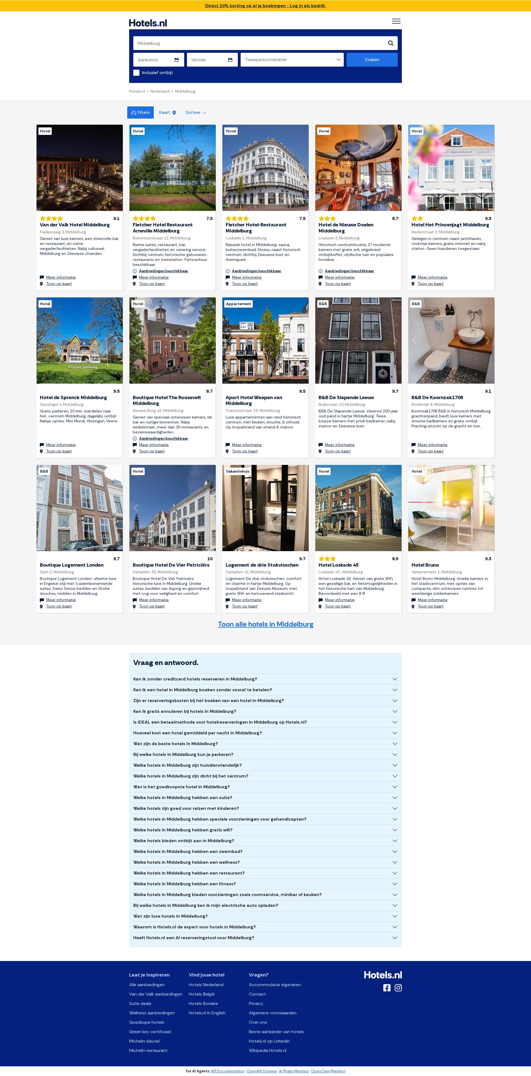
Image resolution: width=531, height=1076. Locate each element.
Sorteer (194, 112)
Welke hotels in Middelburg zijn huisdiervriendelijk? (187, 765)
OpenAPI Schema (262, 1071)
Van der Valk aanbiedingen (155, 994)
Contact (257, 994)
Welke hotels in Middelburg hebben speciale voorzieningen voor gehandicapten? (219, 819)
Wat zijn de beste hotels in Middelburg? (175, 744)
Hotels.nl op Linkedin (269, 1041)
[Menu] (396, 21)
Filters (144, 112)
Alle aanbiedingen (147, 985)
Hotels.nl (137, 91)
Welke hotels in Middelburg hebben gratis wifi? (183, 830)
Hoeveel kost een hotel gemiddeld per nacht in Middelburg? (197, 733)
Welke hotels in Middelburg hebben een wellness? (186, 862)
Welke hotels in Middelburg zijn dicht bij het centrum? (190, 776)
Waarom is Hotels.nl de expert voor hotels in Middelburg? (194, 927)
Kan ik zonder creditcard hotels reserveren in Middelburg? (195, 679)
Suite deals (140, 1003)
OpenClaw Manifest (328, 1071)
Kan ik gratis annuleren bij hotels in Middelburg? (184, 711)
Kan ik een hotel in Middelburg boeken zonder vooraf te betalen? (202, 690)
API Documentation (227, 1071)
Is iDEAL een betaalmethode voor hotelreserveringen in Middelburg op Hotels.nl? (220, 722)
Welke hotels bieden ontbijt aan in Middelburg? (183, 841)
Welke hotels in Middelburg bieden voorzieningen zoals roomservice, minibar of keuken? (227, 894)
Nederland (160, 91)
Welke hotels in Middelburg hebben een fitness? (184, 884)
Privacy (256, 1003)
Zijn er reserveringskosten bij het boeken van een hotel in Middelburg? (208, 700)
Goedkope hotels (146, 1022)
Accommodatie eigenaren (275, 985)
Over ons (258, 1022)
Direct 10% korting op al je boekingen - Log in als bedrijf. (265, 6)
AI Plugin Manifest (294, 1071)
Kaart (165, 112)
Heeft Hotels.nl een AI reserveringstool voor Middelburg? (193, 938)
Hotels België (202, 994)
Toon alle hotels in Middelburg (265, 624)
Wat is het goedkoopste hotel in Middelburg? (181, 787)
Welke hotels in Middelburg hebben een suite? (182, 797)
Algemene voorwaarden (272, 1013)
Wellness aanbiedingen (152, 1013)
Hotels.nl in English (207, 1013)
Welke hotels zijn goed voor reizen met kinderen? (186, 808)
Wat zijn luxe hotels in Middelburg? (170, 916)
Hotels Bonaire (203, 1003)
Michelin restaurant (148, 1050)
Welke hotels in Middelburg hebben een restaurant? (189, 873)
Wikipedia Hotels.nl (268, 1050)
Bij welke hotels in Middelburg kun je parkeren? (183, 754)
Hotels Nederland (206, 985)
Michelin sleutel (144, 1041)
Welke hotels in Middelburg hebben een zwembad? (188, 851)
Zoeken (372, 59)
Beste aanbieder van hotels (276, 1032)
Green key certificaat (150, 1032)
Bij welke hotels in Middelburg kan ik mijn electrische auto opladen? (205, 905)
